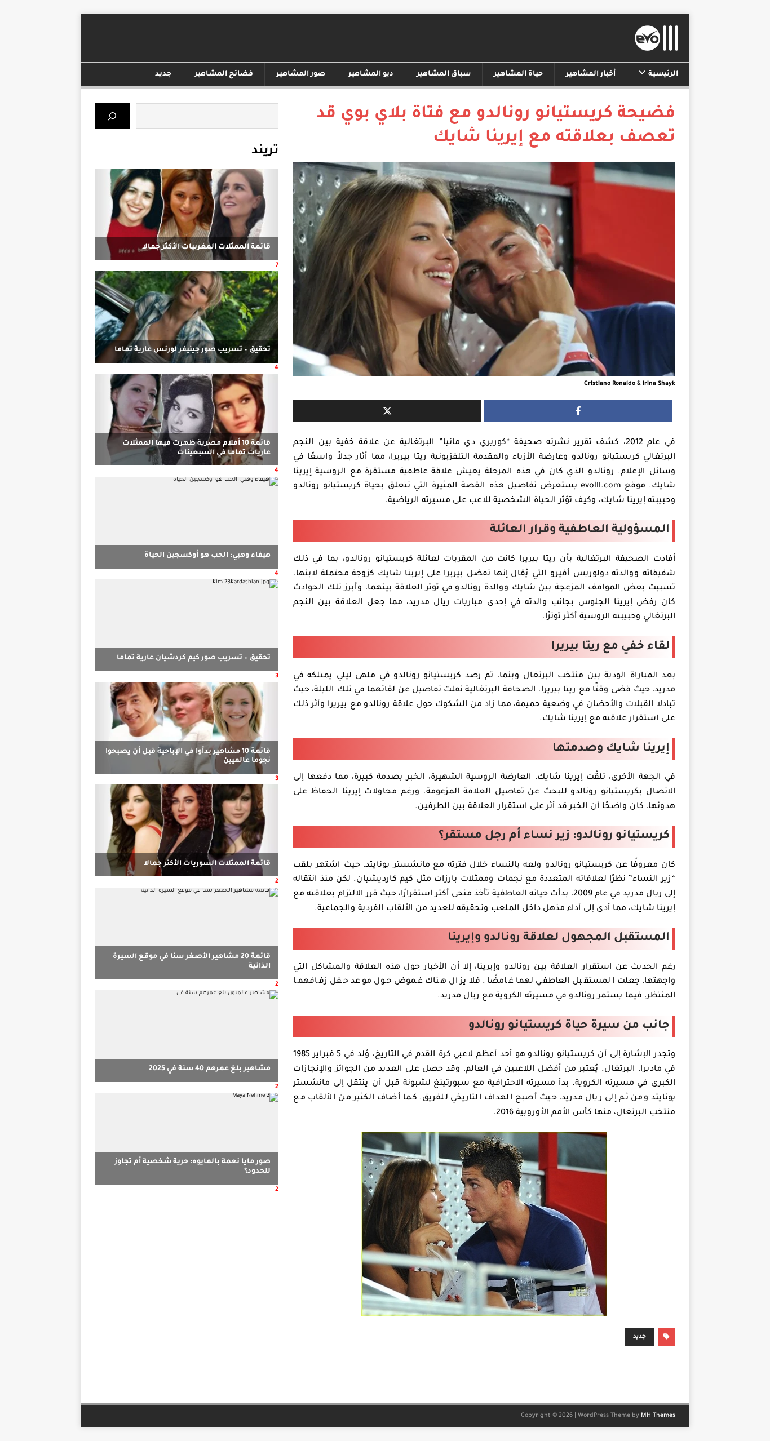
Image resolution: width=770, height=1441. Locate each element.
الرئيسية (663, 74)
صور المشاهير (300, 74)
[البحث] (112, 115)
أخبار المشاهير (591, 74)
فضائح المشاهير (223, 74)
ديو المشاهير (370, 74)
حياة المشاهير (518, 74)
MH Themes (658, 1415)
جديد (163, 74)
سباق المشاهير (444, 74)
